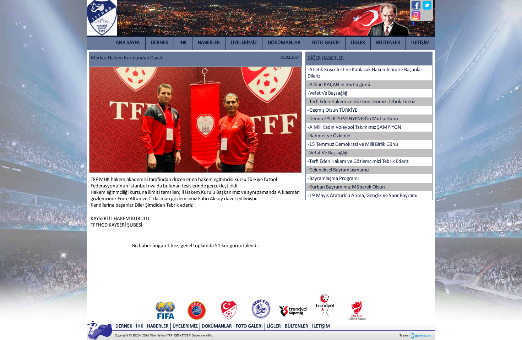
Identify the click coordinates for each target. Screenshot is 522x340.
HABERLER (209, 43)
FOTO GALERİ (325, 43)
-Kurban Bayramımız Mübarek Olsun (346, 187)
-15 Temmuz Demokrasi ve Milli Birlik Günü (353, 144)
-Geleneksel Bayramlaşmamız (338, 170)
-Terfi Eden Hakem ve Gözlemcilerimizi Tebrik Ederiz (361, 102)
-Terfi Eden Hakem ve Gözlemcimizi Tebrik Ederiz (358, 161)
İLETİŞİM (420, 43)
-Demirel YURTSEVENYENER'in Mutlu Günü (353, 119)
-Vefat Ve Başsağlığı (328, 93)
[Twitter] (427, 5)
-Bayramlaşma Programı (333, 178)
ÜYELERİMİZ (244, 43)
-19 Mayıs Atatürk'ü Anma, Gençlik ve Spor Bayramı (362, 195)
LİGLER (358, 43)
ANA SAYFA (128, 43)
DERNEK (159, 43)
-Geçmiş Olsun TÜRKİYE (332, 110)
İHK (183, 43)
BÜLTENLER (388, 43)
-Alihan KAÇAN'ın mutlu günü (339, 84)
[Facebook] (416, 5)
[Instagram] (416, 15)
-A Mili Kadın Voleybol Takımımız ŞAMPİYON (354, 127)
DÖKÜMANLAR (284, 43)
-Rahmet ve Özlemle (329, 136)
